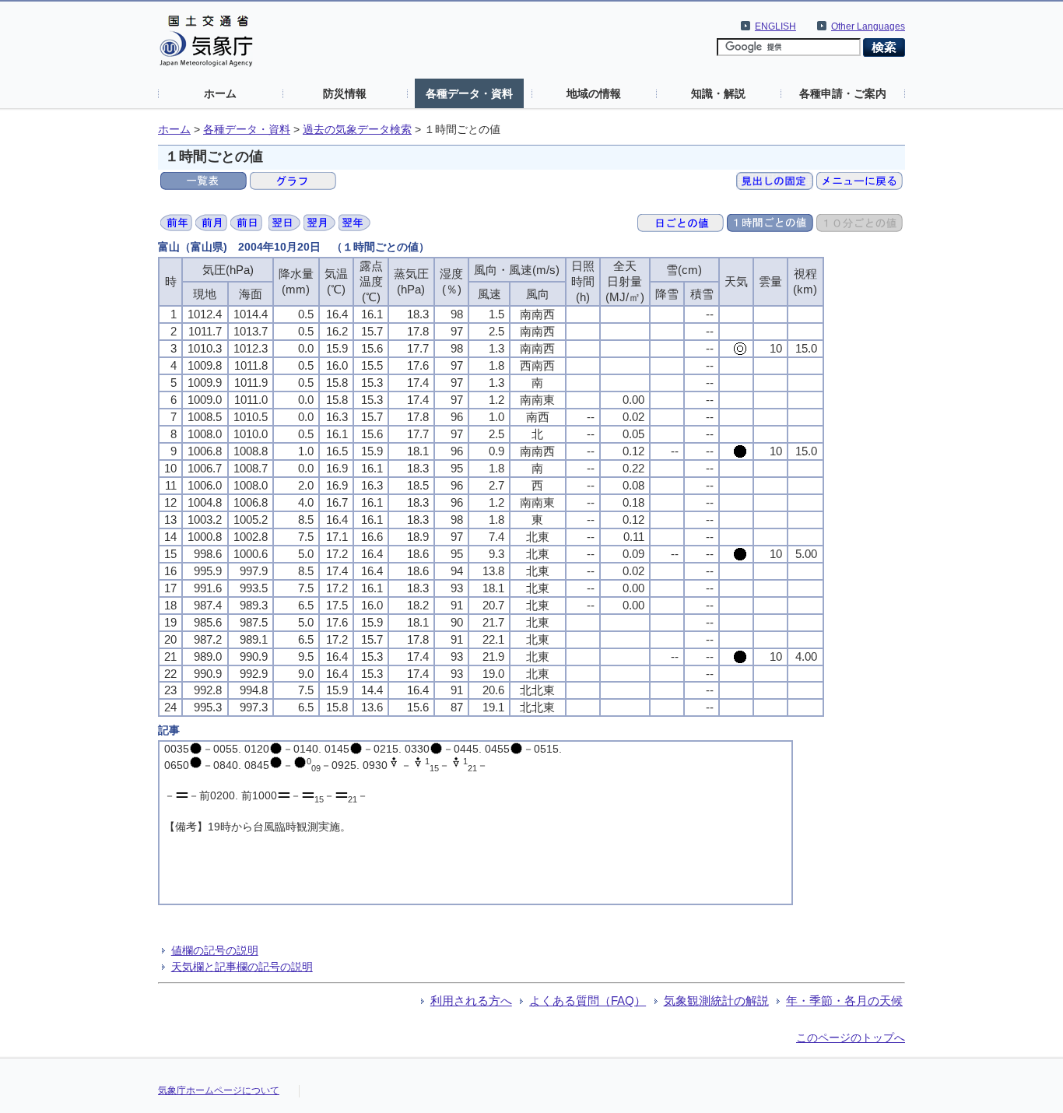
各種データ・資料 (469, 93)
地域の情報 (594, 93)
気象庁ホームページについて (218, 1090)
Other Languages (868, 26)
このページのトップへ (850, 1037)
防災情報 (345, 93)
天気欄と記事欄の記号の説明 (242, 966)
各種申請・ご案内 (842, 93)
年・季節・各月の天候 (844, 1000)
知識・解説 (718, 93)
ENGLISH (775, 26)
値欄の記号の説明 (214, 950)
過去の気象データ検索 (357, 129)
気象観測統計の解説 (716, 1000)
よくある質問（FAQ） (587, 1000)
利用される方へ (471, 1000)
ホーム (220, 93)
